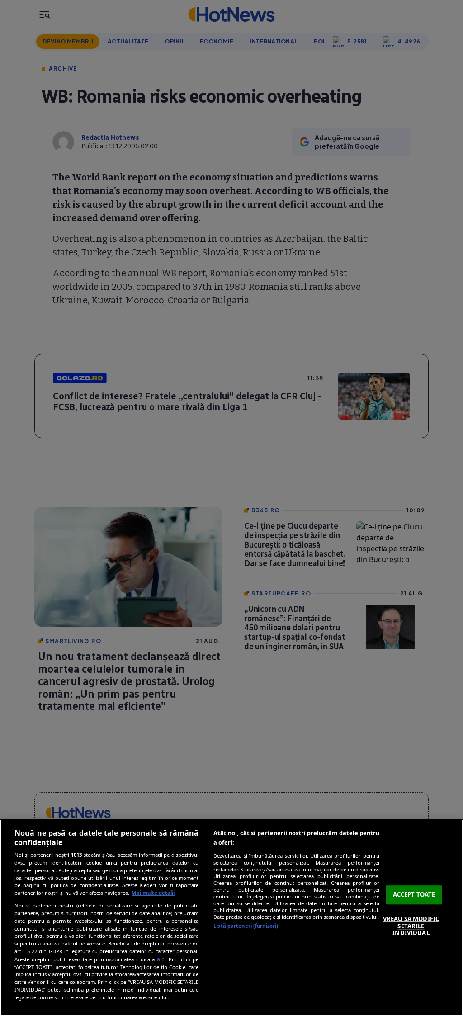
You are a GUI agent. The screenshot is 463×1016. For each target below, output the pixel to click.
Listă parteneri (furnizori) (245, 925)
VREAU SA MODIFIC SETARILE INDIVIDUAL (411, 926)
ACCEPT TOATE (414, 895)
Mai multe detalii (153, 892)
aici (161, 959)
